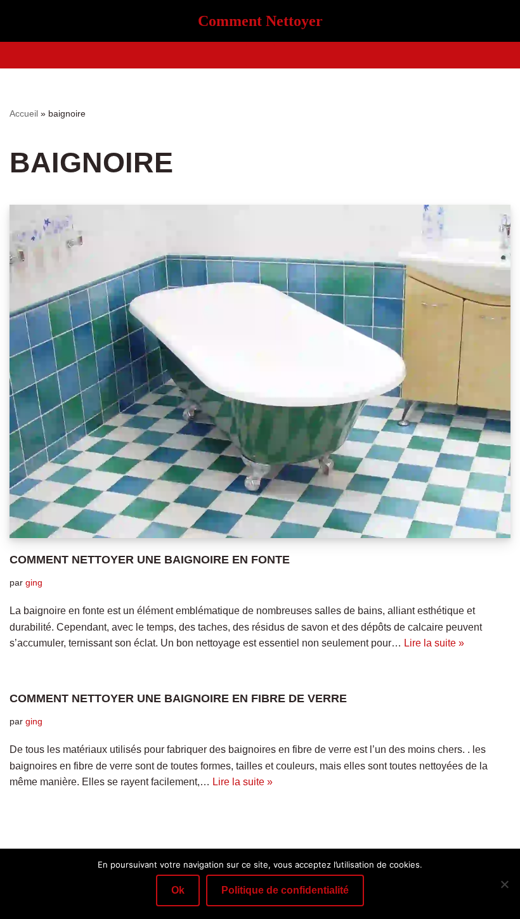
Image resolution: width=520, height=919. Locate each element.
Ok (178, 890)
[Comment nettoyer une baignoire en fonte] (260, 372)
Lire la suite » (434, 643)
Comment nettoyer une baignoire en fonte (150, 559)
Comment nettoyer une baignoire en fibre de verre (178, 698)
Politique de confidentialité (285, 890)
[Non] (504, 884)
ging (33, 582)
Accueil (24, 113)
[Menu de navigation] (260, 55)
